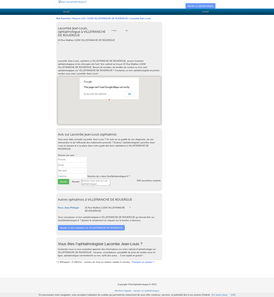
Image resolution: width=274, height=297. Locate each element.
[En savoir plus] (219, 295)
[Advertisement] (95, 53)
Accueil (66, 12)
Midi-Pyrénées (63, 18)
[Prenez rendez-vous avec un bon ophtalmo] (73, 1)
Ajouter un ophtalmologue (200, 6)
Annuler (76, 181)
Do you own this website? (95, 94)
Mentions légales (123, 290)
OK (129, 94)
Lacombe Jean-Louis (140, 18)
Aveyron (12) (78, 18)
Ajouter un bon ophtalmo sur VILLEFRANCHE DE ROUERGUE (91, 227)
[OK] (233, 295)
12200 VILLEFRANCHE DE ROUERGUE (107, 18)
